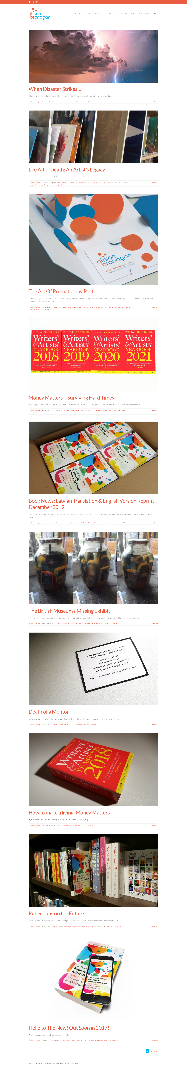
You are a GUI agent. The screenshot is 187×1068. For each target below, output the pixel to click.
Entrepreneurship (117, 307)
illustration (125, 182)
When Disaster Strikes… (55, 89)
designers (108, 307)
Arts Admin (65, 182)
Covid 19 (90, 410)
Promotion (39, 309)
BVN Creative (74, 1063)
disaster (85, 102)
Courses (97, 926)
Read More (155, 102)
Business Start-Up (76, 102)
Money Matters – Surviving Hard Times (71, 397)
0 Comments (93, 102)
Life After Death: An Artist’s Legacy (67, 169)
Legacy (31, 185)
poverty (31, 413)
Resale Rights (56, 185)
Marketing (32, 309)
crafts (115, 182)
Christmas (101, 523)
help (119, 182)
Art (53, 102)
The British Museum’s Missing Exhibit (69, 611)
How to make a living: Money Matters (69, 812)
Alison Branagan (36, 102)
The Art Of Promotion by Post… (63, 291)
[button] (155, 13)
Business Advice (65, 102)
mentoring (79, 724)
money (41, 185)
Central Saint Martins (99, 182)
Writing (119, 523)
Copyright (110, 182)
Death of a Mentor (49, 712)
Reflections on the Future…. (59, 913)
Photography (48, 185)
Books (61, 307)
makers (36, 185)
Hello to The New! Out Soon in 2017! (69, 1028)
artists (57, 102)
